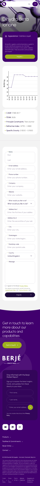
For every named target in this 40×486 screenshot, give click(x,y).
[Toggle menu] (35, 4)
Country (11, 253)
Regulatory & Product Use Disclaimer (30, 480)
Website (11, 192)
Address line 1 (12, 209)
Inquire (19, 57)
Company (11, 183)
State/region (12, 235)
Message (11, 262)
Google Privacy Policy (10, 290)
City (9, 227)
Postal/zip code (13, 244)
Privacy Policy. (23, 286)
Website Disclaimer (22, 480)
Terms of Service (23, 290)
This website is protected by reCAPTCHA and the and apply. (18, 289)
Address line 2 (12, 218)
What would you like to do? (17, 201)
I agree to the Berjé (17, 286)
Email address (13, 166)
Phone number (13, 174)
